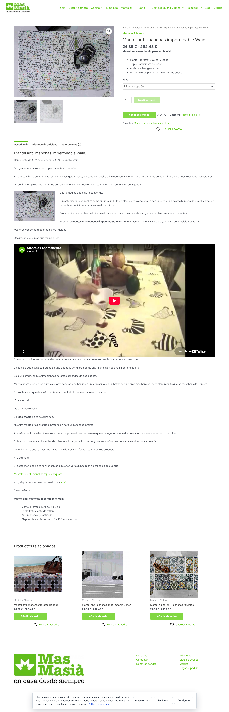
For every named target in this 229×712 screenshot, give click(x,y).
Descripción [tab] (21, 144)
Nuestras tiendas (146, 663)
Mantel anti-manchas (145, 123)
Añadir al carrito (147, 100)
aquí (63, 482)
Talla (125, 79)
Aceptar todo (142, 700)
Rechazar (163, 700)
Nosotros (141, 655)
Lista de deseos (189, 659)
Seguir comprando (139, 114)
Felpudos (192, 7)
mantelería (164, 123)
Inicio (62, 7)
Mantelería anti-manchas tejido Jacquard (38, 474)
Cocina (95, 7)
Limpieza (112, 7)
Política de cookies (98, 704)
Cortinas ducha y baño (166, 7)
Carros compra (78, 7)
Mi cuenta (185, 655)
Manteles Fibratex (152, 27)
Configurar (184, 700)
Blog (208, 7)
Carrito (218, 7)
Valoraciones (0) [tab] (71, 144)
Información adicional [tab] (45, 144)
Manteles (126, 7)
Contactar (142, 659)
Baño (142, 7)
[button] (101, 8)
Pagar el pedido (189, 668)
